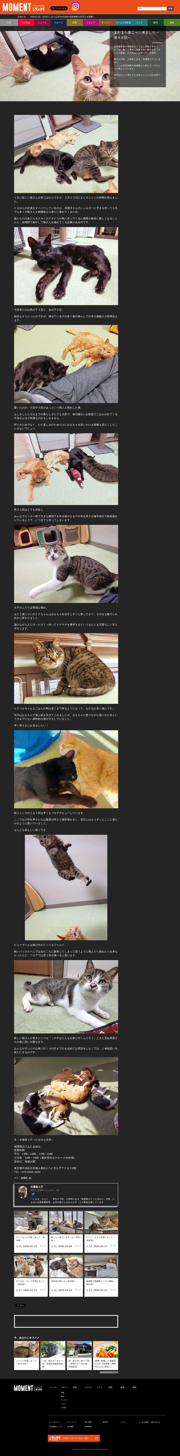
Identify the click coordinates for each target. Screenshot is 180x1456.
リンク (123, 1422)
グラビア (90, 22)
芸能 (74, 22)
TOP (9, 22)
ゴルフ (63, 1404)
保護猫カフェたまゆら (27, 1146)
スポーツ (58, 22)
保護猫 (24, 1178)
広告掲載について (55, 1426)
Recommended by (106, 1372)
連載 (172, 22)
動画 (122, 1387)
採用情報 (88, 1426)
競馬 (155, 22)
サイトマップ (72, 1422)
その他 (63, 1407)
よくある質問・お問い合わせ (149, 1422)
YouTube (26, 22)
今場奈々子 (37, 1186)
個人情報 (88, 1422)
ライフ (139, 22)
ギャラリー (107, 22)
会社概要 (70, 1426)
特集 (62, 1392)
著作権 (105, 1422)
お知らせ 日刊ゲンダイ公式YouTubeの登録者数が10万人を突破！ (55, 16)
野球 (62, 1396)
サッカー (64, 1400)
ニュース (42, 22)
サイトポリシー (54, 1422)
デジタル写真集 (123, 22)
